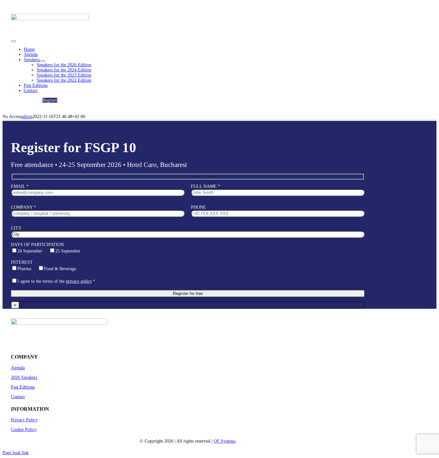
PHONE (198, 207)
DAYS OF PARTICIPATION (45, 247)
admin (26, 116)
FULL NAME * (205, 186)
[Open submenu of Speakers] (42, 61)
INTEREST (43, 265)
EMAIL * (20, 186)
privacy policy (79, 281)
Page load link (16, 452)
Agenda (18, 367)
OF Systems (225, 441)
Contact (18, 396)
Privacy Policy (24, 419)
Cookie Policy (24, 429)
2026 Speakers (24, 377)
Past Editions (23, 387)
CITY (16, 228)
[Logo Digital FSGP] (50, 25)
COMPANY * (23, 207)
